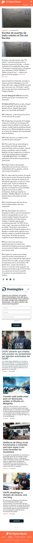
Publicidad (29, 537)
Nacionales (5, 30)
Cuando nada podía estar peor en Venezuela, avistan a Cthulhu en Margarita (15, 400)
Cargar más (16, 521)
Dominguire (25, 4)
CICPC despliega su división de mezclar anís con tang (15, 495)
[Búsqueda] (31, 5)
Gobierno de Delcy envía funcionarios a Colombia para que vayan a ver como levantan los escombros (15, 447)
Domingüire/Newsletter (20, 537)
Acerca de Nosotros (10, 537)
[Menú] (31, 1)
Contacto (3, 537)
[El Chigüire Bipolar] (11, 2)
